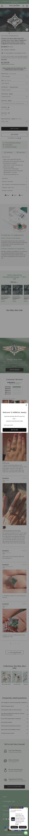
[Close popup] (26, 809)
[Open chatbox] (26, 833)
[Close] (26, 405)
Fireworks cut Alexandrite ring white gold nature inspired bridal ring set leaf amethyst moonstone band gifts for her (20, 818)
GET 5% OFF (14, 429)
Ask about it (22, 827)
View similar (14, 827)
